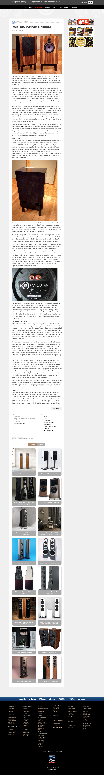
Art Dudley (14, 30)
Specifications (47, 420)
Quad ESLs (35, 332)
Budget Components (27, 731)
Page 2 (58, 408)
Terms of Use (85, 720)
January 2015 (47, 428)
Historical (70, 716)
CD (8, 728)
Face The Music (41, 744)
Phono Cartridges (26, 711)
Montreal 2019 (56, 717)
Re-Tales (39, 729)
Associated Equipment (49, 422)
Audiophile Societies (87, 708)
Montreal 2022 (56, 715)
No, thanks (84, 2)
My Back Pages (41, 725)
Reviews (30, 7)
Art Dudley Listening (42, 737)
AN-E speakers (25, 126)
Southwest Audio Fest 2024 (58, 719)
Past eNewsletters (71, 723)
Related (32, 444)
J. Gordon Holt (26, 734)
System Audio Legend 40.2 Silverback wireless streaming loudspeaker (49, 623)
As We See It (40, 719)
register (20, 438)
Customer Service (86, 714)
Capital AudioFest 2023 (58, 723)
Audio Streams (41, 740)
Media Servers (11, 734)
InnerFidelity (25, 735)
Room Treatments (27, 722)
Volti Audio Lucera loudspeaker (50, 652)
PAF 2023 (55, 725)
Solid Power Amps (12, 720)
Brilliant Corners (41, 722)
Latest (41, 444)
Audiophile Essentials (72, 711)
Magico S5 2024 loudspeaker (24, 681)
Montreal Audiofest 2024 (58, 720)
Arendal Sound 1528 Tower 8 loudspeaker (49, 592)
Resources (74, 7)
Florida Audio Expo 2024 (58, 722)
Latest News (71, 720)
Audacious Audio (26, 732)
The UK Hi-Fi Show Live (87, 716)
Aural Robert (40, 720)
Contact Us (85, 711)
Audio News (70, 721)
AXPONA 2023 (56, 708)
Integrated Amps (11, 722)
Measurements (47, 424)
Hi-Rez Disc (10, 729)
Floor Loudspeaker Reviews (27, 21)
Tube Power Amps (12, 717)
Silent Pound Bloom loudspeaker (49, 474)
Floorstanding (11, 708)
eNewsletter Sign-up (87, 710)
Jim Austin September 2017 (50, 430)
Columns (47, 7)
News (61, 7)
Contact (50, 751)
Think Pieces (70, 714)
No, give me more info (49, 3)
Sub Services (85, 729)
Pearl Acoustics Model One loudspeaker (24, 474)
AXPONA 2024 (56, 707)
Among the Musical (42, 717)
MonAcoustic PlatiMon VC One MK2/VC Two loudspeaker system (24, 503)
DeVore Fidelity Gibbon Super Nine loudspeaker (24, 623)
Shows (54, 7)
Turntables (25, 708)
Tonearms (25, 710)
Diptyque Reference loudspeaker (24, 652)
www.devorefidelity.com (19, 423)
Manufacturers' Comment (50, 426)
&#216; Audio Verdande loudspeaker (49, 502)
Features (40, 713)
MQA (69, 717)
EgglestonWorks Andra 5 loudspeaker (49, 563)
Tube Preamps (11, 716)
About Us (85, 713)
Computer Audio (11, 732)
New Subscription (86, 725)
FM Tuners (25, 713)
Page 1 (45, 416)
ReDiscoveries (41, 728)
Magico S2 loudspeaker (24, 563)
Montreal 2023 (56, 713)
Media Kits (85, 717)
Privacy (84, 719)
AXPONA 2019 (56, 711)
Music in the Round (42, 741)
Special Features (71, 708)
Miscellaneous (26, 726)
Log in (14, 438)
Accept (90, 2)
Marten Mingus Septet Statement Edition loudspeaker (24, 533)
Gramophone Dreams (42, 723)
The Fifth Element (41, 738)
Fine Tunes (40, 746)
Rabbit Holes (40, 726)
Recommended (38, 7)
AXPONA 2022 (56, 710)
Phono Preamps (11, 723)
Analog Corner (41, 735)
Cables (24, 717)
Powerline (25, 720)
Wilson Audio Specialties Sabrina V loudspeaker (24, 592)
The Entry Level (41, 743)
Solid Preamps (11, 719)
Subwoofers (10, 711)
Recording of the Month (43, 708)
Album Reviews (41, 711)
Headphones (25, 725)
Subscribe (65, 7)
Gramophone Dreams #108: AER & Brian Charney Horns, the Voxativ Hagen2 (49, 533)
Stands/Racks (26, 723)
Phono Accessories (27, 719)
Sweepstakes (70, 727)
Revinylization (41, 731)
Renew (84, 728)
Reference (70, 710)
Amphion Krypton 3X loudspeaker (49, 681)
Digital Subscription (87, 726)
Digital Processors (12, 731)
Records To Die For (42, 710)
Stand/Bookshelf (11, 710)
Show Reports (57, 705)
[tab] (32, 444)
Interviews (70, 713)
